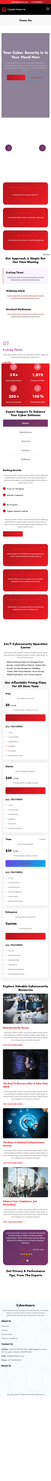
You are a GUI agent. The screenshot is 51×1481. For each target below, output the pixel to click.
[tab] (25, 276)
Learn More (7, 362)
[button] (24, 1260)
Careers (4, 1330)
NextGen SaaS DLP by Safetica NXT (25, 188)
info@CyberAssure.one (19, 2)
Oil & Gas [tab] (25, 441)
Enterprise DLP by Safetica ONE (25, 574)
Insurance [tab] (26, 450)
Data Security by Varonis (25, 549)
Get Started (25, 717)
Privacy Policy (6, 1334)
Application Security (25, 235)
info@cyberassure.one (15, 1356)
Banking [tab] (25, 423)
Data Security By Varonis (16, 1027)
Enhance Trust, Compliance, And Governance (20, 1203)
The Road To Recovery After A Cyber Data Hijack (25, 1085)
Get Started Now (36, 77)
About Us (5, 1326)
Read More (24, 199)
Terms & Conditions (9, 1338)
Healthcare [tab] (25, 459)
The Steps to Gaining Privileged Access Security (24, 1144)
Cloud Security (25, 212)
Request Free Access (16, 77)
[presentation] (8, 147)
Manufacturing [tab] (26, 432)
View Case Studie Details (13, 1045)
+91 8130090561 (37, 2)
